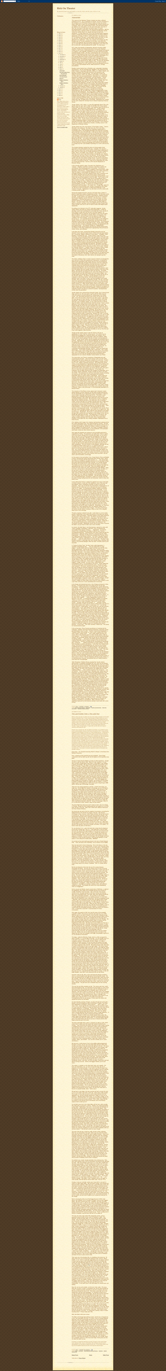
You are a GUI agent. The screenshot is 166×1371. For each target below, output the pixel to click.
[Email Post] (91, 706)
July (61, 62)
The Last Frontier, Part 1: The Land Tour (85, 714)
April (61, 67)
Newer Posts (75, 1355)
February (62, 85)
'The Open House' (63, 76)
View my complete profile (62, 127)
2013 (60, 89)
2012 (60, 90)
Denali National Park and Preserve (91, 1350)
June (61, 64)
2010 (60, 93)
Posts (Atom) (82, 1358)
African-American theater (80, 707)
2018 (60, 46)
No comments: (87, 1349)
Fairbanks (101, 1350)
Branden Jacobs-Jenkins (96, 707)
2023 (60, 38)
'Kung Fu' (61, 78)
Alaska (76, 1350)
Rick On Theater (66, 8)
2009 (60, 95)
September (62, 59)
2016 (60, 49)
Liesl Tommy (74, 708)
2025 (60, 35)
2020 (60, 43)
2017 (60, 48)
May (61, 65)
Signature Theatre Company (83, 708)
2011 (60, 92)
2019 (60, 45)
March (61, 69)
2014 (60, 53)
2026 (60, 33)
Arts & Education (62, 75)
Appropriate (88, 707)
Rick (60, 99)
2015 (60, 51)
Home (90, 1355)
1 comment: (86, 706)
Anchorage (81, 1350)
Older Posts (106, 1355)
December (62, 54)
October (61, 57)
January (61, 87)
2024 (60, 37)
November (62, 56)
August (61, 61)
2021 (60, 42)
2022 (60, 40)
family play (104, 707)
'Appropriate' (62, 70)
